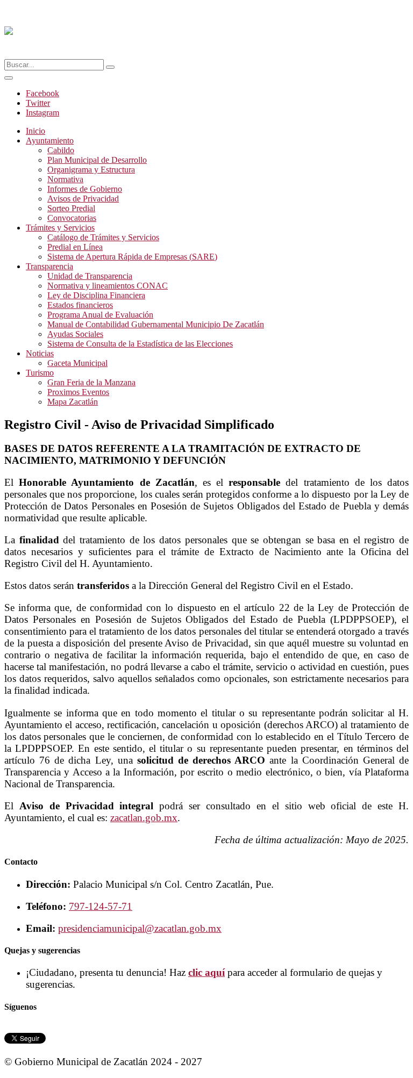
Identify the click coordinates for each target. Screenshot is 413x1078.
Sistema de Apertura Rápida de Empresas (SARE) (132, 256)
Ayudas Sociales (75, 334)
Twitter (38, 102)
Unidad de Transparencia (89, 276)
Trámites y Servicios (60, 227)
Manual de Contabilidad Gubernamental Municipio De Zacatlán (155, 324)
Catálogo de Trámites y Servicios (103, 237)
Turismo (40, 372)
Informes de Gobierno (84, 188)
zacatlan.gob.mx (143, 817)
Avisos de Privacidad (83, 198)
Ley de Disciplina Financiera (96, 295)
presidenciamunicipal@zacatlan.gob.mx (140, 928)
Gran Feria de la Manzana (91, 382)
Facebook (42, 93)
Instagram (42, 112)
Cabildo (60, 150)
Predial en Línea (75, 246)
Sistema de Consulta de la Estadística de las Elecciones (140, 343)
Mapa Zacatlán (72, 401)
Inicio (35, 130)
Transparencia (49, 266)
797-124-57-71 (100, 906)
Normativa (65, 179)
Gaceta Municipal (77, 363)
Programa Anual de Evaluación (100, 314)
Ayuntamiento (50, 140)
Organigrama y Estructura (91, 169)
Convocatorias (71, 217)
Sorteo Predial (71, 208)
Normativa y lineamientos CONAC (107, 285)
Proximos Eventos (78, 392)
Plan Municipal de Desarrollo (97, 159)
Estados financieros (80, 305)
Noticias (40, 353)
